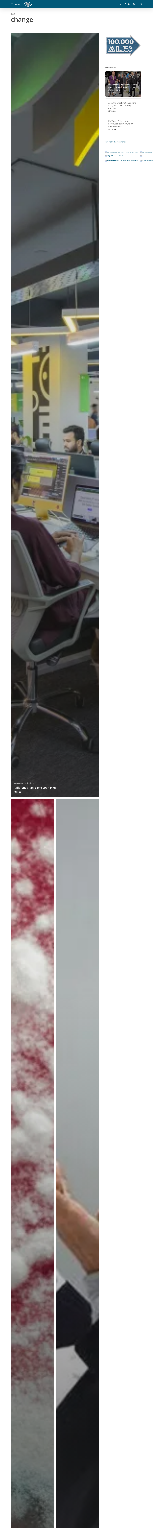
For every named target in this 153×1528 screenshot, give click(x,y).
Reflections (29, 783)
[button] (15, 4)
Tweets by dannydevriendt (115, 142)
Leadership (18, 783)
